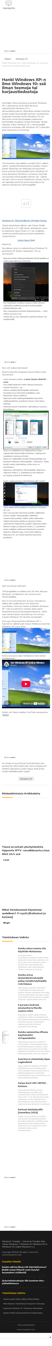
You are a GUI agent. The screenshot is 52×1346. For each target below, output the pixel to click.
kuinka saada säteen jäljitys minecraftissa (21, 1299)
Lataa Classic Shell (26, 240)
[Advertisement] (26, 31)
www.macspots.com (11, 1254)
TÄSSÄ (5, 715)
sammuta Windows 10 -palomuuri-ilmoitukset (23, 1308)
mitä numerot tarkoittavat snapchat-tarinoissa (24, 1304)
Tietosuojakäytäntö (26, 1325)
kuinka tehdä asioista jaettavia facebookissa (22, 1313)
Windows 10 (21, 59)
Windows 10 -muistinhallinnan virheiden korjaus (24, 220)
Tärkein (7, 59)
